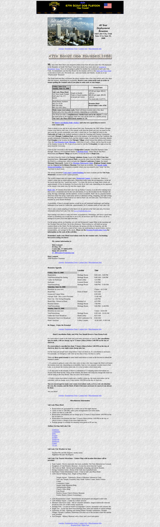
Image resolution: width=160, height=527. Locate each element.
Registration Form (71, 49)
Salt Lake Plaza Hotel (103, 71)
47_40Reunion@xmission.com (63, 253)
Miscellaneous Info (95, 49)
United (54, 443)
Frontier (54, 435)
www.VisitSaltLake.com (82, 211)
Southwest (55, 441)
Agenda (61, 49)
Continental (56, 432)
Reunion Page (76, 525)
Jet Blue (55, 437)
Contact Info (83, 49)
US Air (54, 445)
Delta (54, 434)
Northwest (55, 439)
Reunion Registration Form (96, 230)
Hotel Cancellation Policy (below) (67, 123)
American (55, 430)
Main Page (85, 525)
